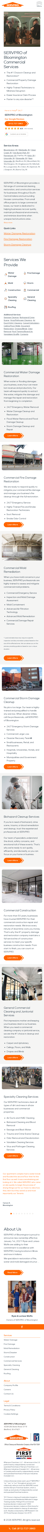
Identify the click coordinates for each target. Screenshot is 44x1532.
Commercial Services (13, 1361)
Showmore (8, 223)
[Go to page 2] (14, 1213)
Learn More (13, 435)
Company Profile (11, 1385)
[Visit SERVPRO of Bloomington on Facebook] (22, 1327)
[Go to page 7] (27, 1213)
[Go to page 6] (24, 1213)
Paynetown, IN (10, 155)
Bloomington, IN (10, 150)
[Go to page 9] (32, 1213)
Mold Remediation (12, 1348)
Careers (7, 1389)
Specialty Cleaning (12, 1365)
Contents (24, 334)
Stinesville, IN (21, 158)
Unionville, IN (9, 158)
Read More (12, 1272)
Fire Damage (9, 1344)
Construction (9, 1357)
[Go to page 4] (19, 1213)
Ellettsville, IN (24, 150)
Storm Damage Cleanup (17, 244)
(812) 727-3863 (15, 123)
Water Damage (10, 1340)
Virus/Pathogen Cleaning (21, 320)
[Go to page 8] (30, 1213)
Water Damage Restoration (19, 233)
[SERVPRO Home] (12, 4)
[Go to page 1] (11, 1213)
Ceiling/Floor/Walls (12, 326)
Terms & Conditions (12, 1405)
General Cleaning (11, 1369)
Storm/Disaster (10, 1352)
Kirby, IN (31, 155)
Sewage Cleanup (11, 317)
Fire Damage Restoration (18, 239)
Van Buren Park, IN (21, 153)
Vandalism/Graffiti (11, 334)
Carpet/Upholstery (31, 323)
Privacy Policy (9, 1410)
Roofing (7, 1373)
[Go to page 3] (16, 1213)
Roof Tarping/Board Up (22, 331)
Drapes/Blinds (21, 329)
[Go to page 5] (22, 1213)
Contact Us (8, 1394)
